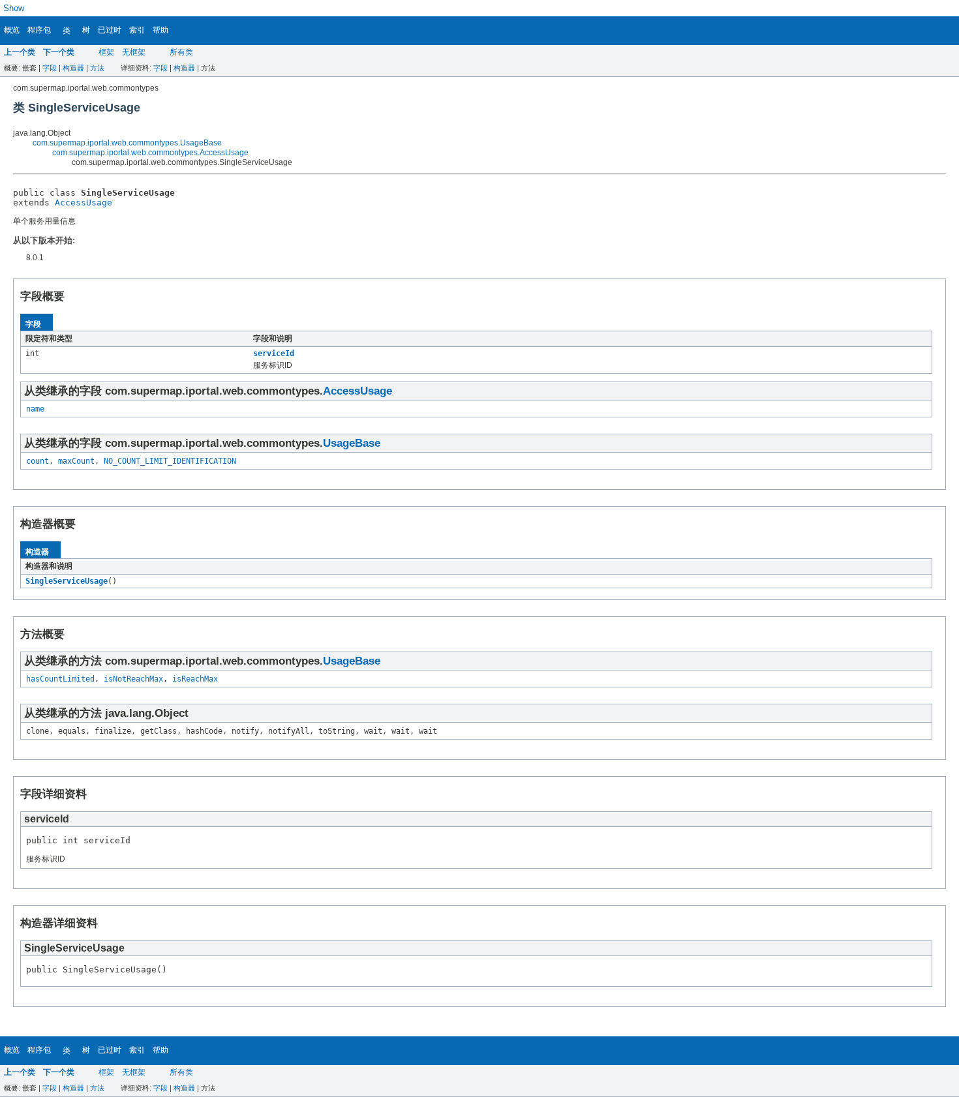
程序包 (39, 30)
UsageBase (351, 443)
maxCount (76, 461)
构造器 (73, 68)
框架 (106, 52)
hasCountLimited (60, 679)
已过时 (109, 30)
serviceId (273, 353)
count (37, 461)
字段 (49, 68)
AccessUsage (83, 202)
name (35, 408)
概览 (12, 30)
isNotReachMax (133, 679)
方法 (97, 68)
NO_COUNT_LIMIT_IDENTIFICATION (170, 461)
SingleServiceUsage (66, 581)
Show (13, 8)
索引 (137, 30)
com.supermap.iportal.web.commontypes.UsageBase (127, 142)
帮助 (160, 30)
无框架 (133, 52)
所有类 (181, 52)
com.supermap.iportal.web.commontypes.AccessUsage (150, 152)
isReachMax (195, 679)
